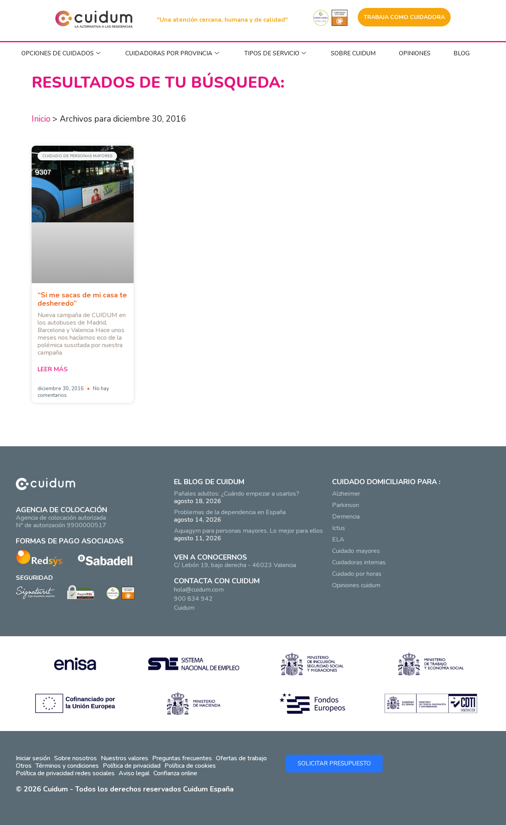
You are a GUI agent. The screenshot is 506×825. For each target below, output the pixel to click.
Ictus (338, 528)
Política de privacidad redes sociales (65, 773)
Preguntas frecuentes (182, 758)
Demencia (346, 516)
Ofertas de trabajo (241, 758)
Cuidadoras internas (359, 562)
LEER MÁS (53, 369)
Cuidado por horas (356, 573)
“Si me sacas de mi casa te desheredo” (82, 299)
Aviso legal (134, 773)
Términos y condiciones (67, 765)
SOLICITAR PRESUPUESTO (334, 763)
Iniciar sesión (33, 758)
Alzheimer (346, 493)
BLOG (461, 53)
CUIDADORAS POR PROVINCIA (168, 53)
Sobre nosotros (75, 758)
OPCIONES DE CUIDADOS (57, 53)
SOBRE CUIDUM (353, 53)
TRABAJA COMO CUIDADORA (404, 17)
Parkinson (345, 505)
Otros (24, 765)
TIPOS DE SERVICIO (271, 53)
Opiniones (414, 53)
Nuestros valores (124, 758)
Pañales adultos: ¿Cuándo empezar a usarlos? (236, 493)
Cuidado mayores (356, 551)
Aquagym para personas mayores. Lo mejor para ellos (248, 530)
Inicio (41, 118)
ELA (338, 539)
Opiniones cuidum (356, 585)
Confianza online (175, 773)
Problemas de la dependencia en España (230, 512)
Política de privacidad (131, 765)
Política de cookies (190, 765)
